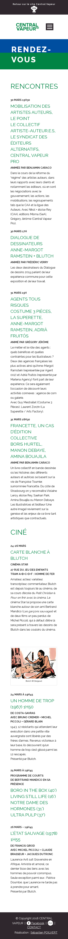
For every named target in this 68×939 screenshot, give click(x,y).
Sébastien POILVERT (44, 932)
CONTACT (34, 927)
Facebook (37, 923)
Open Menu (49, 26)
